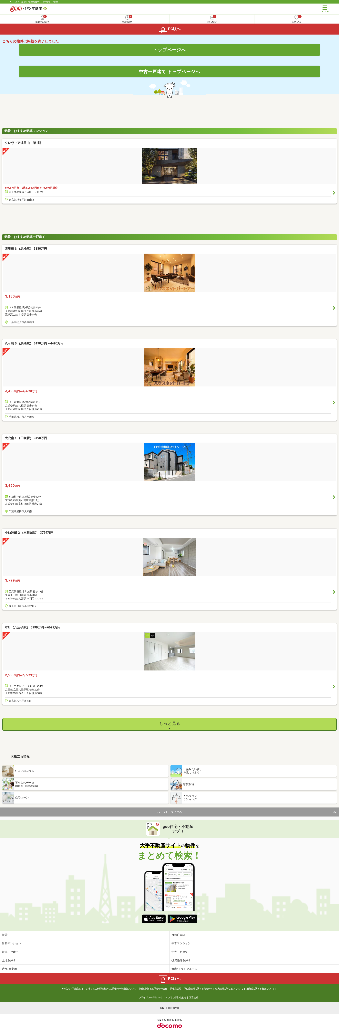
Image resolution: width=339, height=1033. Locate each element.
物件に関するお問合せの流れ (153, 988)
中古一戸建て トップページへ (169, 71)
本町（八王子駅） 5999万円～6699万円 (32, 627)
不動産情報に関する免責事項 (198, 988)
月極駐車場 (178, 934)
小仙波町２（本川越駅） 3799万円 (29, 532)
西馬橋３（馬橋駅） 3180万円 (26, 248)
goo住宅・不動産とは (72, 988)
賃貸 (4, 934)
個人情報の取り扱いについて (229, 988)
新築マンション (11, 943)
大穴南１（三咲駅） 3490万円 (26, 438)
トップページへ (169, 49)
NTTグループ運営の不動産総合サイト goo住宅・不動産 (34, 2)
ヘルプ (167, 997)
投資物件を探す (181, 960)
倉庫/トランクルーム (184, 968)
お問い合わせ (179, 997)
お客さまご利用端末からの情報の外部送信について (111, 988)
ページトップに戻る (169, 812)
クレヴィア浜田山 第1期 (23, 143)
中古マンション (181, 943)
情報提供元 (175, 988)
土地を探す (9, 960)
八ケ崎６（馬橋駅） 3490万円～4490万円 (34, 343)
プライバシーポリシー (149, 997)
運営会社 (193, 997)
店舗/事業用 (9, 968)
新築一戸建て (10, 952)
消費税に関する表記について (260, 988)
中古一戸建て (179, 952)
